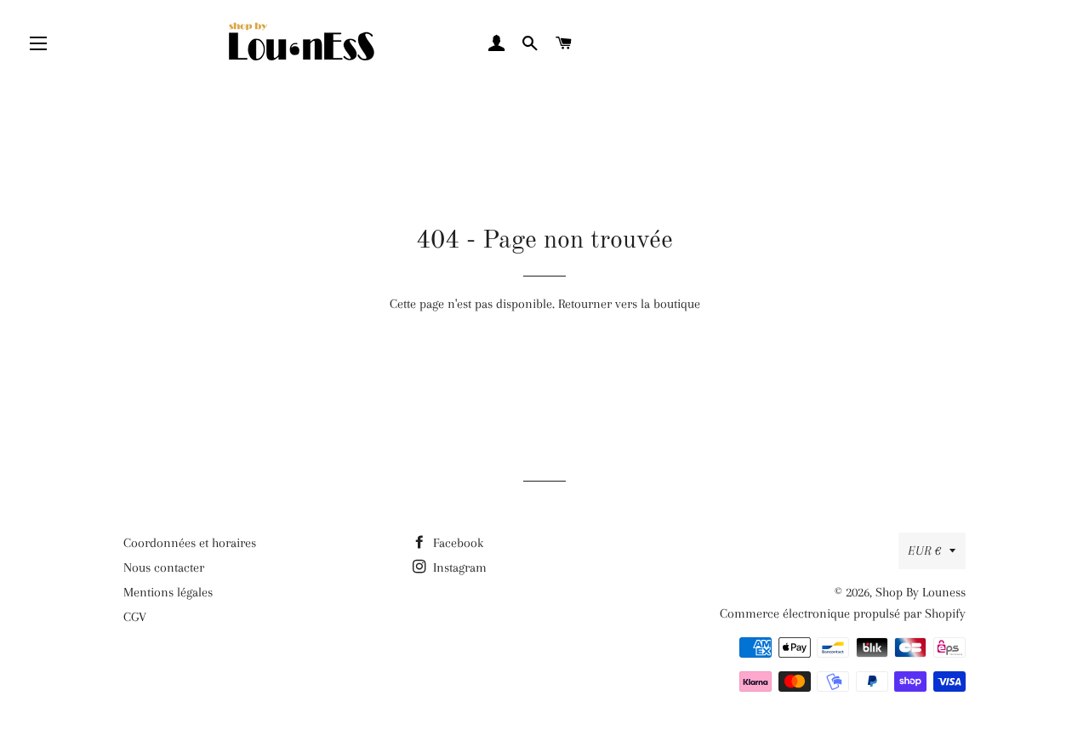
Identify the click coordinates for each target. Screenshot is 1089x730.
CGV (134, 616)
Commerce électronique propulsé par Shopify (843, 613)
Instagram (458, 567)
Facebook (456, 542)
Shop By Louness (920, 592)
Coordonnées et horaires (189, 542)
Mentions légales (168, 592)
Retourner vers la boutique (629, 303)
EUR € (924, 550)
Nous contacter (163, 567)
